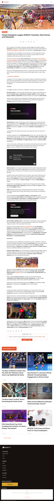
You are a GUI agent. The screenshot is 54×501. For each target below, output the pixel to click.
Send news (4, 477)
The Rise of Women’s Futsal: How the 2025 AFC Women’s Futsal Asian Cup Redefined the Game (14, 373)
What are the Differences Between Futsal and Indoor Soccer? (39, 403)
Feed (3, 455)
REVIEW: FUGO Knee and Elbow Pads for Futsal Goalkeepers (38, 429)
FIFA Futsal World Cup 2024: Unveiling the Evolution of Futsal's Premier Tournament (14, 426)
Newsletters (4, 470)
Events (3, 458)
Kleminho (17, 272)
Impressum (4, 465)
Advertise (4, 467)
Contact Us (4, 475)
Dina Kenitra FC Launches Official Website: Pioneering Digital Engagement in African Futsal (39, 375)
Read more (27, 493)
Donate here (27, 339)
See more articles (7, 437)
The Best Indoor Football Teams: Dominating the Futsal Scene (13, 400)
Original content (5, 453)
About (3, 463)
